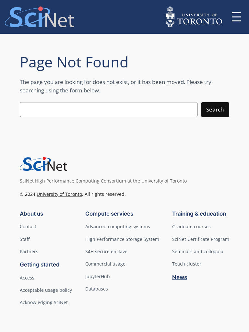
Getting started (40, 264)
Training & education (199, 213)
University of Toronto (59, 194)
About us (31, 213)
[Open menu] (236, 17)
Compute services (109, 213)
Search (215, 109)
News (179, 277)
